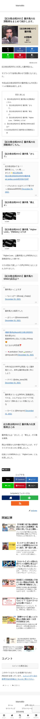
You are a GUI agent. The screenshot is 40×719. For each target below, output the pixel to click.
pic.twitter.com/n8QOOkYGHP (17, 179)
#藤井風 (27, 176)
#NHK (21, 176)
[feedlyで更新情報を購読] (29, 497)
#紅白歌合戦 (18, 173)
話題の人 (7, 469)
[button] (32, 55)
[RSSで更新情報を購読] (20, 503)
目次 (17, 95)
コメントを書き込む (20, 666)
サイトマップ (10, 708)
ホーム (10, 705)
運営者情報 (20, 712)
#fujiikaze (15, 332)
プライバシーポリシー (29, 708)
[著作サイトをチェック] (11, 497)
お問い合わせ (29, 705)
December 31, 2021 (13, 299)
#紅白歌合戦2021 (12, 176)
